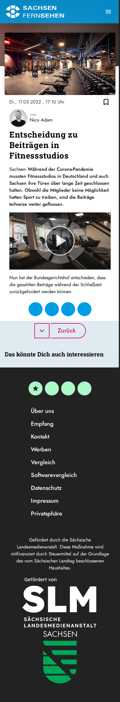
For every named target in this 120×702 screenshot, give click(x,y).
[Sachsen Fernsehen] (35, 11)
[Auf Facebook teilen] (36, 309)
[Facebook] (52, 388)
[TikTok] (84, 388)
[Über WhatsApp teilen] (68, 309)
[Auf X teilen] (52, 309)
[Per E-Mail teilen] (84, 309)
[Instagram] (68, 388)
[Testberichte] (36, 388)
